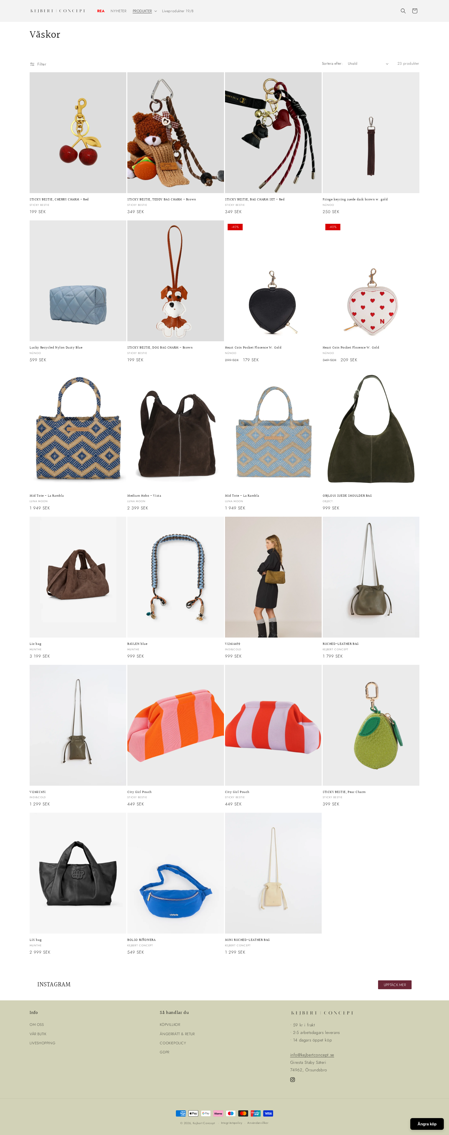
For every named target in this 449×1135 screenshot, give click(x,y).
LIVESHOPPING (42, 1043)
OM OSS (37, 1024)
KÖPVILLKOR (170, 1024)
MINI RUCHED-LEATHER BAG (247, 940)
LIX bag (36, 940)
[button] (144, 10)
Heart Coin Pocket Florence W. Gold (253, 348)
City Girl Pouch (139, 792)
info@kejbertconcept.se (312, 1055)
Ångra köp (427, 1124)
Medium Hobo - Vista (144, 496)
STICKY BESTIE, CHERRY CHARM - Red (59, 200)
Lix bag (35, 644)
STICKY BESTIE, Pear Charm (344, 792)
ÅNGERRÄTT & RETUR (177, 1033)
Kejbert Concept (204, 1123)
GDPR (164, 1052)
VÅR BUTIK (38, 1033)
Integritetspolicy (231, 1123)
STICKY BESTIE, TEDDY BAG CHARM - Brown (161, 200)
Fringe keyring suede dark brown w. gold (355, 200)
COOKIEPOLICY (173, 1043)
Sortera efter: (332, 63)
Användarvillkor (258, 1123)
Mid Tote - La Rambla (47, 496)
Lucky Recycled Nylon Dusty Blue (56, 348)
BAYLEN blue (137, 644)
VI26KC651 (37, 792)
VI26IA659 (232, 644)
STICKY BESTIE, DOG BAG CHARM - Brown (160, 348)
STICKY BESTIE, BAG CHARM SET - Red (255, 200)
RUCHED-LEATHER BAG (341, 644)
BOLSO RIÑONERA (141, 940)
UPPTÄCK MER (395, 984)
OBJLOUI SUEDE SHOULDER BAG (347, 496)
